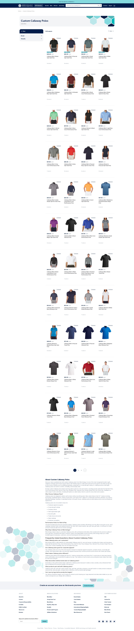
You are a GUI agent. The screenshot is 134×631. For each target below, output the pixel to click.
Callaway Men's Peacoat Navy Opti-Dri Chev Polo (87, 164)
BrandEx (49, 607)
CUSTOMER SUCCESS (110, 593)
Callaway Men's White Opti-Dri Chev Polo (104, 380)
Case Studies (77, 599)
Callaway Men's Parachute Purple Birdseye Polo (106, 416)
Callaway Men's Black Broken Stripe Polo (52, 380)
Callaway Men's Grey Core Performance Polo (53, 164)
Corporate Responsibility (25, 602)
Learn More (23, 23)
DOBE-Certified (23, 607)
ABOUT (21, 593)
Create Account (88, 585)
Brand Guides (77, 596)
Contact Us (108, 599)
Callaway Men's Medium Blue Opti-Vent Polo (53, 93)
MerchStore (50, 602)
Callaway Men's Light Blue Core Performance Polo (106, 128)
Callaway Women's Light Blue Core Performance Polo (87, 453)
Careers (21, 599)
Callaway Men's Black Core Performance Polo (87, 93)
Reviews (21, 612)
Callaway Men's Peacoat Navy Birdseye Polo (53, 308)
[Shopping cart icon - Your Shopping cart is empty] (115, 7)
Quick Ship (61, 5)
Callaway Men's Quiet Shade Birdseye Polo (87, 308)
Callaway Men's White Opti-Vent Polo (104, 57)
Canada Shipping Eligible (80, 609)
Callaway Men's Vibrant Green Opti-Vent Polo (53, 128)
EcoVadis (21, 604)
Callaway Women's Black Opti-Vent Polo (88, 128)
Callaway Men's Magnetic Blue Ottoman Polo (105, 344)
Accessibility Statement (69, 628)
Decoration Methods (79, 604)
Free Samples (108, 604)
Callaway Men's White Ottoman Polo (70, 380)
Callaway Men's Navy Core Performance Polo (70, 128)
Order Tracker (108, 602)
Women (56, 5)
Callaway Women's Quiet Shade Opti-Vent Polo (105, 236)
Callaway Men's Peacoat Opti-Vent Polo (70, 57)
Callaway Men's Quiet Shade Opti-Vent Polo (87, 57)
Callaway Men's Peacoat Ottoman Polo (87, 344)
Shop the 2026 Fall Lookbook (66, 1)
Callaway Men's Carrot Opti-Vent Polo (87, 200)
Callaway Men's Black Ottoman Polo (70, 236)
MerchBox (50, 596)
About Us (21, 596)
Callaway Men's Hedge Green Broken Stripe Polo (105, 452)
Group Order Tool (51, 599)
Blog (75, 602)
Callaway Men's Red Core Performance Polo (88, 380)
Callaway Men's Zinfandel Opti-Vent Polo (71, 93)
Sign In (110, 5)
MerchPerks (108, 609)
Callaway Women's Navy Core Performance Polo (70, 308)
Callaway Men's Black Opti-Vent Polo (52, 57)
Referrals (107, 607)
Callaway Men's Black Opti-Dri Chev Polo (104, 93)
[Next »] (85, 472)
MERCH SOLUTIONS (52, 593)
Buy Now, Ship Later (52, 604)
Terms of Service (48, 628)
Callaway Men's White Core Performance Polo (70, 272)
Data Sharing (61, 628)
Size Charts (108, 612)
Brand (22, 36)
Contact (105, 5)
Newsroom (22, 609)
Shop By (23, 38)
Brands (47, 5)
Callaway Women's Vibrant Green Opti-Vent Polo (70, 453)
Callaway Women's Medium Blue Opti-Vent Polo (53, 345)
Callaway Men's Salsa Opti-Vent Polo (70, 164)
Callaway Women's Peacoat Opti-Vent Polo (105, 164)
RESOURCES (77, 593)
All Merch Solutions (52, 612)
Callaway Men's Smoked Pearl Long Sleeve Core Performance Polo (87, 273)
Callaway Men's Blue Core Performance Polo (88, 236)
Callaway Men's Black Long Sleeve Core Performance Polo (52, 273)
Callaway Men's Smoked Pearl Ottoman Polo (87, 416)
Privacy (55, 628)
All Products (38, 5)
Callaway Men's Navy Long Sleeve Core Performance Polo (69, 201)
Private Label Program (53, 609)
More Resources (78, 612)
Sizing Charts (40, 628)
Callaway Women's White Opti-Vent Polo (105, 308)
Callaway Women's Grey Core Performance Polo (53, 452)
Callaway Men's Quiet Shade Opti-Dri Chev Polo (53, 200)
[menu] (25, 603)
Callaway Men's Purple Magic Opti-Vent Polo (53, 236)
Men (51, 5)
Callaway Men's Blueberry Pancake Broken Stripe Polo (106, 201)
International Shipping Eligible (81, 607)
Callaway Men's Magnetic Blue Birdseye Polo (71, 416)
